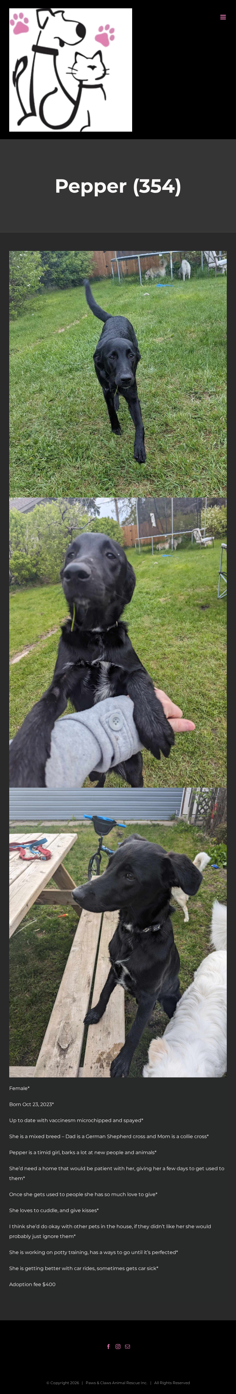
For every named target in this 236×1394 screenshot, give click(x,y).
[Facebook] (108, 1346)
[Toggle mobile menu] (223, 17)
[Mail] (127, 1346)
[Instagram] (118, 1346)
